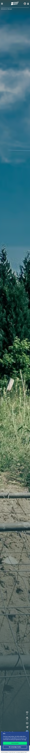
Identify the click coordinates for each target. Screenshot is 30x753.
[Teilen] (27, 727)
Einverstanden (15, 743)
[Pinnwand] (27, 723)
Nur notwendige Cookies (15, 747)
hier (25, 739)
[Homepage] (15, 3)
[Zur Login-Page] (28, 3)
